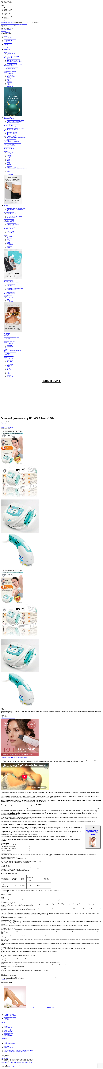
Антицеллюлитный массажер (14, 121)
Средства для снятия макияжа (14, 216)
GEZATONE (10, 73)
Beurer (8, 84)
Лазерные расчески (12, 289)
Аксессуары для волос (9, 292)
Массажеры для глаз (9, 65)
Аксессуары (7, 353)
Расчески (6, 290)
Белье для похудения (9, 144)
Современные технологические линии (17, 168)
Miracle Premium (11, 76)
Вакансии (6, 1046)
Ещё (5, 347)
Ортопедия (6, 354)
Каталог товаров (5, 47)
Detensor (9, 172)
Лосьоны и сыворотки (9, 233)
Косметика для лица (9, 212)
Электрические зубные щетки (11, 337)
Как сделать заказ (8, 1024)
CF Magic (9, 78)
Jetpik (8, 362)
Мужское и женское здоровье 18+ (12, 350)
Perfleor (8, 300)
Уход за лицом (7, 50)
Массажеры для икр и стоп (13, 129)
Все (1, 983)
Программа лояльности (10, 1015)
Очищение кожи (11, 215)
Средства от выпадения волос (11, 286)
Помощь (6, 44)
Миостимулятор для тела (13, 122)
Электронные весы (8, 149)
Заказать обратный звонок (7, 22)
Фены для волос (8, 295)
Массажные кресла (8, 147)
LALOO (9, 80)
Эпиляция (6, 140)
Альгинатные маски (9, 219)
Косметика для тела (9, 221)
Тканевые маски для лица (10, 69)
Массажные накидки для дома (14, 135)
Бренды (6, 36)
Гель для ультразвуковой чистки (15, 209)
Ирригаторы (7, 334)
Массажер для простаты (10, 352)
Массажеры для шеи (9, 148)
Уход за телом (7, 117)
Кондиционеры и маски (13, 282)
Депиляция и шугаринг (13, 141)
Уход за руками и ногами (10, 136)
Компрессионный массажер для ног (16, 126)
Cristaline (9, 155)
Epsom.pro (9, 243)
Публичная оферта (8, 1033)
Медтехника (7, 333)
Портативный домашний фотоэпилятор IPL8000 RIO (40, 1007)
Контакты (6, 1040)
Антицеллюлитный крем (13, 224)
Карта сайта (7, 1034)
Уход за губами (10, 220)
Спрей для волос (11, 284)
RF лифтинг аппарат (12, 63)
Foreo (8, 79)
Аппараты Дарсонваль (9, 68)
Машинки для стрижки (10, 293)
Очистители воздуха (9, 339)
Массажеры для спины (9, 130)
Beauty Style (10, 75)
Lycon (8, 159)
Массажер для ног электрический (15, 128)
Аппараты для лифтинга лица (14, 64)
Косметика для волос (9, 281)
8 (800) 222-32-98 (22, 24)
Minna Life (9, 160)
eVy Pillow (9, 361)
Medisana (9, 164)
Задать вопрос (4, 895)
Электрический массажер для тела (15, 120)
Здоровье (6, 349)
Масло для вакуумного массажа (15, 210)
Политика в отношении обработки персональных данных (18, 1050)
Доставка (6, 1026)
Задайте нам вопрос (15, 1062)
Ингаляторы (7, 338)
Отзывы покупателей (9, 1043)
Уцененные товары (8, 356)
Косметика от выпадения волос (15, 288)
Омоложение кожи (11, 213)
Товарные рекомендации (10, 1049)
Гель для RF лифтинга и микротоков (16, 208)
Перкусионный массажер (13, 124)
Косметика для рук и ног (10, 228)
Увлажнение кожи (11, 217)
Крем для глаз (10, 231)
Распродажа (7, 49)
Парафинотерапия (11, 139)
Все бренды (10, 86)
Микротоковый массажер (13, 59)
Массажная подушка (12, 133)
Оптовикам (7, 1018)
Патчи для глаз (10, 232)
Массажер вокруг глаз (12, 67)
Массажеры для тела (9, 118)
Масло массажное (11, 223)
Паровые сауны (11, 53)
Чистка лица (7, 52)
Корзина (22, 1062)
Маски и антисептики (9, 341)
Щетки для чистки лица (13, 56)
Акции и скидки (8, 37)
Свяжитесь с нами (8, 1047)
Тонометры (6, 335)
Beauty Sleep (10, 244)
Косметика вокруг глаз (9, 229)
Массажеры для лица (9, 57)
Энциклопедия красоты (10, 39)
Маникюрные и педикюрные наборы (16, 137)
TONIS (8, 162)
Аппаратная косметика (9, 206)
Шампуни (9, 285)
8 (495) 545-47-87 (8, 1019)
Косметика (6, 205)
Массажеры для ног (9, 125)
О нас (5, 41)
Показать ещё (4, 979)
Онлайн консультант (9, 1014)
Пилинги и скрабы (11, 227)
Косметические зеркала (10, 71)
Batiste (8, 247)
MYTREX (9, 82)
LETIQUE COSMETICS (13, 167)
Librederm (9, 246)
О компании (4, 1038)
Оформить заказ (28, 1062)
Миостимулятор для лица (13, 60)
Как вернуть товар (8, 1035)
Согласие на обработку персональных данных (15, 1051)
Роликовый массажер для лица (14, 61)
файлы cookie (11, 1066)
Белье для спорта (11, 145)
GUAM (8, 158)
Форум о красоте (8, 40)
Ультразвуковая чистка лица (14, 54)
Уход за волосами (8, 280)
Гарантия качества (8, 1030)
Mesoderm (9, 238)
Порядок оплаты (8, 1027)
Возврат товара (7, 1029)
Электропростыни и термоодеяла (12, 143)
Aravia (8, 163)
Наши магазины (8, 43)
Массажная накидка (12, 132)
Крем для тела (10, 225)
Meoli (8, 299)
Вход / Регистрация (6, 29)
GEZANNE (10, 156)
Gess (8, 83)
